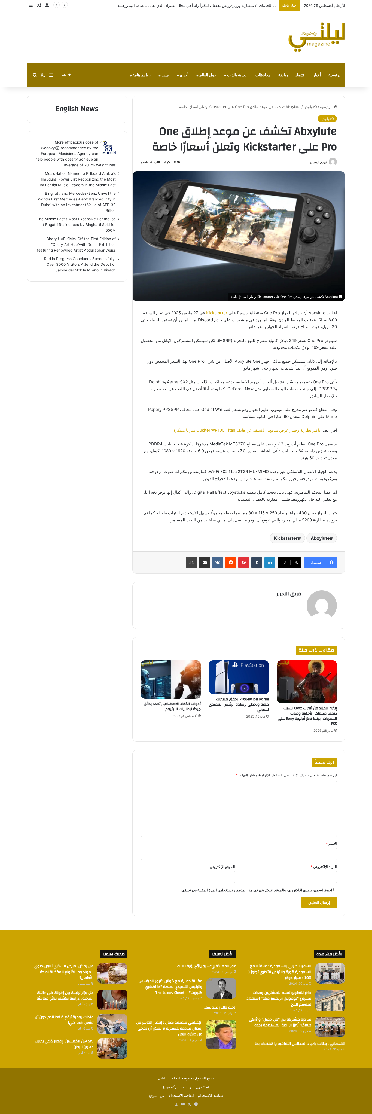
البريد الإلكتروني (323, 867)
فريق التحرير (318, 162)
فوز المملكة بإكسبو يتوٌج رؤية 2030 (206, 966)
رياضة (283, 75)
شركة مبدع (171, 1087)
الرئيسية (334, 75)
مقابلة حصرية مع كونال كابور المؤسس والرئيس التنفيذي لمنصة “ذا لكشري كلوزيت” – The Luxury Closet (170, 987)
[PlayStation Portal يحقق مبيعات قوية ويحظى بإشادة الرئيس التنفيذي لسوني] (239, 677)
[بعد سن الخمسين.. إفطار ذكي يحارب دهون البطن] (112, 1048)
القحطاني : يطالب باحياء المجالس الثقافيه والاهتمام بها (300, 1043)
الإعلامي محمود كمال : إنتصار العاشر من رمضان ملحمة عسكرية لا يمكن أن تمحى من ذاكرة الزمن (169, 1028)
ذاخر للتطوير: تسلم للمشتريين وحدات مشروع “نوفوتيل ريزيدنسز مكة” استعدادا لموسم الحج (278, 998)
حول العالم (207, 75)
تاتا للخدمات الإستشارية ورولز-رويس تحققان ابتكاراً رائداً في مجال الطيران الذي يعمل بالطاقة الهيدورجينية (197, 5)
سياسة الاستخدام (210, 1095)
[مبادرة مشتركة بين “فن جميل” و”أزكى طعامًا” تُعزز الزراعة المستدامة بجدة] (330, 1027)
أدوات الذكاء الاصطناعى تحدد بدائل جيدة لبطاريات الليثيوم (172, 706)
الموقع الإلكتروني (222, 867)
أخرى (184, 75)
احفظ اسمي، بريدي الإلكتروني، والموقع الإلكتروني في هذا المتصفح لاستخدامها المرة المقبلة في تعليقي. (256, 890)
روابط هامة (142, 75)
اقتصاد (300, 75)
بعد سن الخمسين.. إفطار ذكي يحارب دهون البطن (64, 1044)
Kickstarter (216, 312)
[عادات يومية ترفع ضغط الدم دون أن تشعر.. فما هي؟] (112, 1024)
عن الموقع (157, 1095)
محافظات (263, 75)
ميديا (165, 75)
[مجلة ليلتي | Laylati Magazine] (316, 37)
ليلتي (161, 1078)
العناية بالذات (237, 75)
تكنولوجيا (310, 107)
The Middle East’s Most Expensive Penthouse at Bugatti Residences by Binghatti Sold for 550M (76, 225)
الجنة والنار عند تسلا (220, 1007)
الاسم (331, 843)
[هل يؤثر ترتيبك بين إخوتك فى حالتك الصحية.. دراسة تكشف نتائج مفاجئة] (112, 1000)
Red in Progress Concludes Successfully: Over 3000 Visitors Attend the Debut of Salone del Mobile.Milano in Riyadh (80, 264)
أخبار (317, 75)
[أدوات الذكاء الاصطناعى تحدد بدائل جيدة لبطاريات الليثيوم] (171, 679)
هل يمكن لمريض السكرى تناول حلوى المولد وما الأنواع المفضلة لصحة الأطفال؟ (63, 972)
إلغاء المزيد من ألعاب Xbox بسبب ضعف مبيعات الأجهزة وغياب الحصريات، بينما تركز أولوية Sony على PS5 (307, 716)
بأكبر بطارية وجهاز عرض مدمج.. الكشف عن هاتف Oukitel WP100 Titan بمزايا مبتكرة (246, 430)
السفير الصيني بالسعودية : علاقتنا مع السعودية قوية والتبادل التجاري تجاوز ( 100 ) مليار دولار (279, 972)
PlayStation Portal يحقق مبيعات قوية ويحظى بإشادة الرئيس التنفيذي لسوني (239, 704)
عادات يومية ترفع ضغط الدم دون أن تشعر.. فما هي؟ (64, 1020)
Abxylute (320, 538)
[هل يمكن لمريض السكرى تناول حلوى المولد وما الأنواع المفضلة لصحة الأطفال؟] (112, 973)
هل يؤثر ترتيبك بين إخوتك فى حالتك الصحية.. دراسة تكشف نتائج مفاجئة (65, 995)
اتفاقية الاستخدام (181, 1095)
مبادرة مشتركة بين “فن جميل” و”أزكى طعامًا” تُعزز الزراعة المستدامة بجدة (280, 1022)
